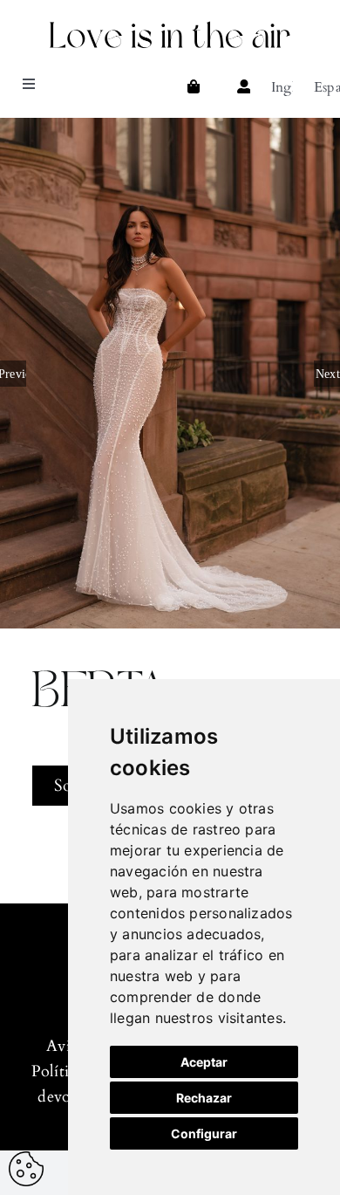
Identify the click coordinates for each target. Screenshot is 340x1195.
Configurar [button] (204, 1133)
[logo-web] (170, 24)
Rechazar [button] (204, 1097)
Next (328, 373)
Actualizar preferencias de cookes (26, 1168)
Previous (13, 373)
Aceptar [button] (204, 1061)
